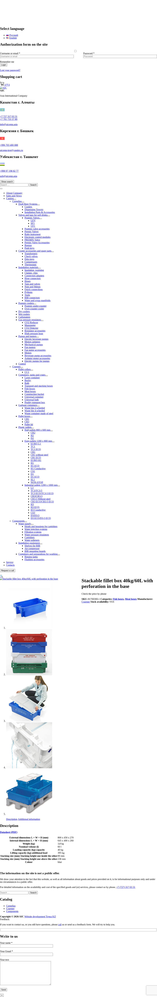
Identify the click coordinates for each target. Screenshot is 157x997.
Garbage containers (27, 405)
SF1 (33, 223)
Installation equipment (29, 543)
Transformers (31, 253)
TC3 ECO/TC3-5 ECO (42, 493)
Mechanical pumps (34, 344)
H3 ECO (35, 507)
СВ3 (27, 421)
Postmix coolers (26, 303)
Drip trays (29, 259)
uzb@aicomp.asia (8, 176)
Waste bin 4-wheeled (35, 410)
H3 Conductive (38, 510)
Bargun (28, 245)
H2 (32, 435)
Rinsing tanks (31, 556)
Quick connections (34, 289)
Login (3, 65)
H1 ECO (35, 466)
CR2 (33, 432)
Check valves (31, 256)
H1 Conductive (38, 468)
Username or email (10, 53)
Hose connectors (33, 278)
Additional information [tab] (29, 819)
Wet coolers (24, 314)
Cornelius (17, 201)
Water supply (24, 523)
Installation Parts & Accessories (40, 212)
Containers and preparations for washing (37, 554)
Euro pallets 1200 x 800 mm (38, 441)
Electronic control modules (37, 237)
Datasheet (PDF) (8, 832)
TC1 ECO (36, 449)
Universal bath (32, 399)
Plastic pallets (24, 427)
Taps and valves (32, 284)
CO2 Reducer (31, 322)
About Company (14, 193)
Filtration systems (33, 532)
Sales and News (14, 195)
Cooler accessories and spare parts (34, 251)
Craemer (16, 366)
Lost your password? (10, 70)
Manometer (30, 325)
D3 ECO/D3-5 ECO (41, 518)
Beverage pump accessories (38, 355)
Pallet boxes (24, 416)
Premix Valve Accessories (37, 242)
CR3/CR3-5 (36, 496)
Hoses (28, 281)
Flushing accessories (34, 559)
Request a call (7, 570)
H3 (32, 504)
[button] (1, 576)
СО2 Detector (31, 328)
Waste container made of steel (39, 413)
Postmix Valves (32, 217)
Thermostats (30, 264)
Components (18, 521)
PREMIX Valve (32, 240)
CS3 (33, 512)
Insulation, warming (34, 270)
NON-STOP (37, 482)
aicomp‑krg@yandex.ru (11, 150)
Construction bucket (34, 394)
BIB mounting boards (35, 551)
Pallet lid (29, 424)
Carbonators (24, 317)
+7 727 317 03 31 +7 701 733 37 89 (8, 117)
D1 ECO (35, 477)
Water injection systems (36, 529)
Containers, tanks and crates (31, 375)
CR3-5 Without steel (40, 499)
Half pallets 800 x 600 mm (37, 430)
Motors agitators (32, 341)
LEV (33, 220)
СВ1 (27, 419)
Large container (32, 377)
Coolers (28, 206)
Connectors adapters (34, 275)
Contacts (10, 565)
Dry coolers (24, 311)
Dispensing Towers (34, 209)
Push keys (29, 248)
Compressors (31, 262)
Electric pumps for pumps (37, 361)
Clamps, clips (31, 273)
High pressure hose (34, 333)
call (59, 924)
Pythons (28, 292)
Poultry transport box (35, 402)
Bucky (28, 380)
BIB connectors (32, 297)
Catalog (10, 198)
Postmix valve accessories (37, 229)
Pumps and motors (27, 336)
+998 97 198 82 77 (9, 171)
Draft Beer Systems (27, 204)
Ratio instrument (32, 234)
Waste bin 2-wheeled (35, 408)
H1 (32, 463)
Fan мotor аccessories (35, 350)
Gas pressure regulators (29, 319)
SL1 (33, 479)
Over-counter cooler (34, 308)
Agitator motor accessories (37, 358)
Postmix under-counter (35, 306)
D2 (32, 438)
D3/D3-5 (35, 515)
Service (9, 562)
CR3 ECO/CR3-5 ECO (42, 501)
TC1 (33, 446)
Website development (40, 916)
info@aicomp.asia (8, 124)
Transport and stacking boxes (39, 386)
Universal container (34, 397)
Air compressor (32, 548)
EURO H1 (36, 460)
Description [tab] (11, 819)
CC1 (27, 372)
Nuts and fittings (32, 286)
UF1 (33, 226)
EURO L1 (36, 443)
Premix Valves (31, 231)
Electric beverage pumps (36, 339)
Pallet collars (24, 369)
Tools (27, 295)
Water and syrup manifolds (37, 300)
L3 (32, 488)
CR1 (33, 452)
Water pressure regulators (37, 534)
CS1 (33, 471)
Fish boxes (30, 388)
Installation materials (28, 267)
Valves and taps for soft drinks (33, 215)
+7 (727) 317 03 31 (125, 887)
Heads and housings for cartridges (41, 526)
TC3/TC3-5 (36, 490)
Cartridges (29, 537)
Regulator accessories (35, 330)
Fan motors (30, 347)
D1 (32, 474)
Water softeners (32, 540)
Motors (28, 353)
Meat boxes (30, 391)
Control (22, 364)
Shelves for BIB (32, 545)
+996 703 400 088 (9, 145)
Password (88, 53)
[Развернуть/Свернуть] (15, 199)
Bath (27, 383)
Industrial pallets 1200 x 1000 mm (41, 485)
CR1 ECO (36, 457)
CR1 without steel (39, 454)
